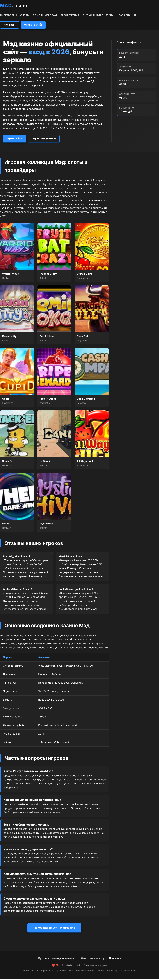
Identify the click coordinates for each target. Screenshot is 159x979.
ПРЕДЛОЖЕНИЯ (70, 15)
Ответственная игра (93, 958)
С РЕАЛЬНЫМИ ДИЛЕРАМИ (99, 15)
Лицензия (115, 958)
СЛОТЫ (24, 15)
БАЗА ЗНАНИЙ (127, 15)
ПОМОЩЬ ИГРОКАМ (45, 15)
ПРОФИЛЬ (9, 25)
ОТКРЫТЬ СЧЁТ (33, 24)
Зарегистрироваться (44, 138)
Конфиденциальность (65, 958)
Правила (43, 958)
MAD (13, 5)
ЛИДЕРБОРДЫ (8, 15)
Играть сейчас (15, 138)
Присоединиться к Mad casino (54, 927)
